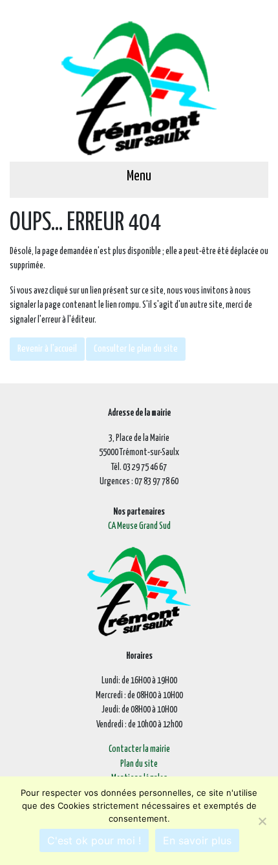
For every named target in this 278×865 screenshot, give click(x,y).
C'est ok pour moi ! (94, 840)
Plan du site (139, 764)
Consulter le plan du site (136, 349)
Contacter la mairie (139, 749)
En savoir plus (197, 840)
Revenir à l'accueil (47, 349)
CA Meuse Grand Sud (139, 526)
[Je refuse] (261, 821)
